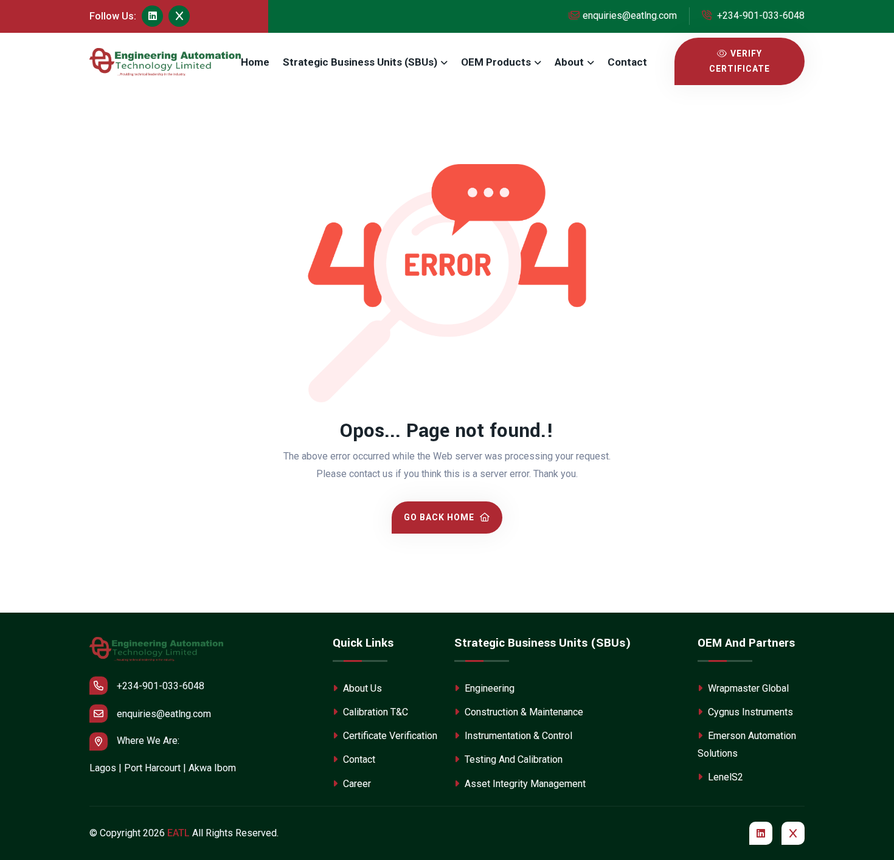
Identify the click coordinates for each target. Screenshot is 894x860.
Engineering (488, 688)
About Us (361, 688)
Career (356, 783)
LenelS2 (724, 777)
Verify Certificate (739, 61)
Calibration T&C (374, 712)
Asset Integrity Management (524, 783)
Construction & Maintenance (522, 712)
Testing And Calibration (512, 759)
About (569, 62)
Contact (627, 62)
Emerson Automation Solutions (747, 744)
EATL (178, 833)
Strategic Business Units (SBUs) (360, 62)
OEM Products (496, 62)
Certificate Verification (389, 735)
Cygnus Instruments (749, 712)
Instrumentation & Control (517, 735)
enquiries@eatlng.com (630, 15)
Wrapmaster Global (747, 688)
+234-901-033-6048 (760, 15)
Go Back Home (440, 517)
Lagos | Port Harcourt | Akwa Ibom (162, 768)
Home (255, 62)
